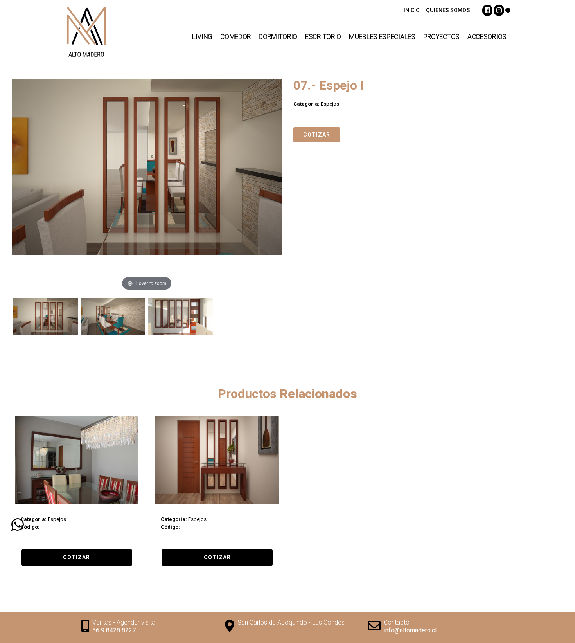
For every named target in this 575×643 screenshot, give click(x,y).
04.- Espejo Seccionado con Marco (67, 511)
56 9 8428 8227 (114, 630)
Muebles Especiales (382, 37)
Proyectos (441, 37)
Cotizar (316, 134)
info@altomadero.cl (410, 630)
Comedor (235, 37)
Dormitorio (278, 37)
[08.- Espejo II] (217, 460)
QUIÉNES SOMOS (448, 10)
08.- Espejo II (174, 511)
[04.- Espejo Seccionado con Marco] (76, 460)
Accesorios (487, 37)
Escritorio (323, 37)
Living (202, 37)
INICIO (412, 10)
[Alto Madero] (102, 33)
